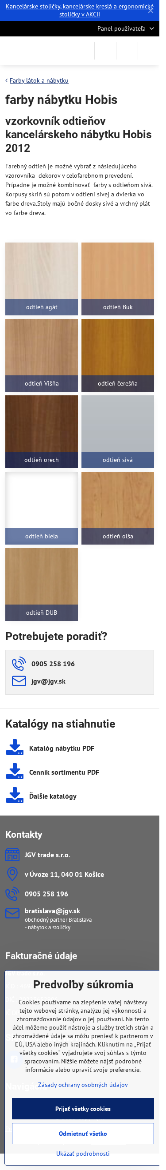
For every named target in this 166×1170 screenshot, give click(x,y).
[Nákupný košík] (127, 51)
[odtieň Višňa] (41, 355)
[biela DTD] (41, 508)
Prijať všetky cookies (83, 1109)
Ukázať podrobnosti (83, 1154)
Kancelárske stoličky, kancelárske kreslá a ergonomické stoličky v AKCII (80, 10)
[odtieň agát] (41, 279)
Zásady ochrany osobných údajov (83, 1085)
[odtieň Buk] (117, 279)
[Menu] (148, 51)
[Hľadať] (105, 51)
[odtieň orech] (41, 431)
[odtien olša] (117, 508)
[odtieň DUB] (41, 584)
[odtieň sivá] (117, 431)
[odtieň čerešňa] (117, 355)
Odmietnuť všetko (83, 1134)
